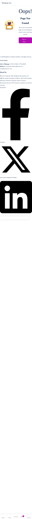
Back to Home (24, 40)
